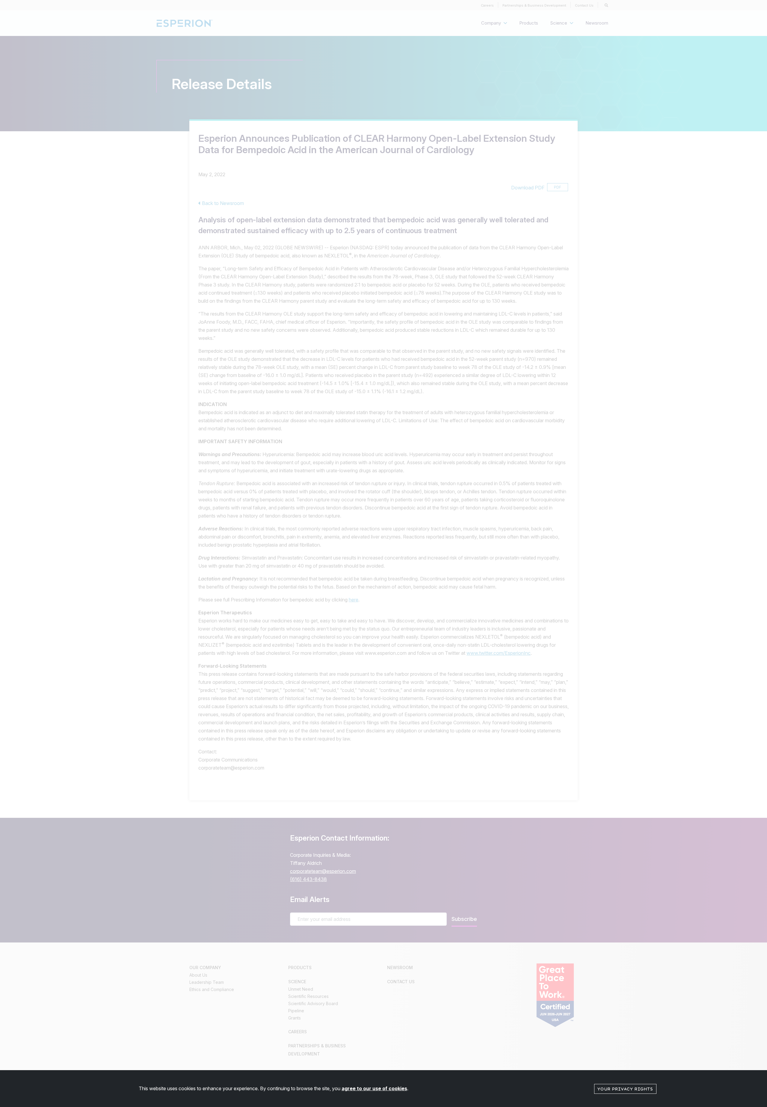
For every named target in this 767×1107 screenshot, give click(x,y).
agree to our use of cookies (374, 1088)
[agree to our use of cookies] (625, 1088)
